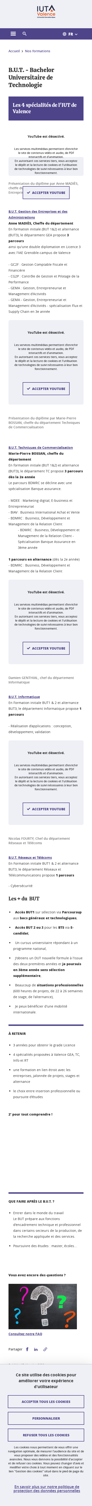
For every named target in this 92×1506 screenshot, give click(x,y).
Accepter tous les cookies (46, 1401)
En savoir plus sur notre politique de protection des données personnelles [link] (46, 1489)
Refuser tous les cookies (46, 1435)
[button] (24, 34)
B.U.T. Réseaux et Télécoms (30, 857)
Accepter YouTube (48, 192)
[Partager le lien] (45, 1349)
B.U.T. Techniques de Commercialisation (40, 447)
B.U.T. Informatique (24, 697)
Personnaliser (46, 1418)
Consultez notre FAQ (25, 1334)
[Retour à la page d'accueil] (46, 11)
